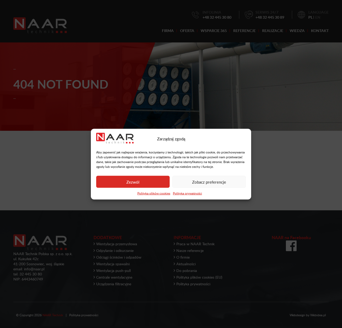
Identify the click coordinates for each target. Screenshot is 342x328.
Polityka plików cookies (153, 193)
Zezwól (132, 181)
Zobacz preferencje (209, 181)
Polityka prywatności (187, 193)
